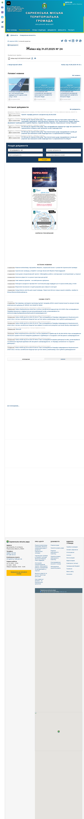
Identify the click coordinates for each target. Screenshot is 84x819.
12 (34, 428)
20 (44, 431)
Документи (52, 30)
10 (13, 428)
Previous (58, 259)
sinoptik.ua (50, 501)
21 (54, 431)
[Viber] (27, 457)
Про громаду (12, 30)
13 (44, 428)
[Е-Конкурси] (44, 246)
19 (34, 431)
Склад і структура (39, 30)
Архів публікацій (63, 413)
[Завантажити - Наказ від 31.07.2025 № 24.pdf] (32, 58)
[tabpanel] (44, 246)
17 (13, 431)
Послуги (71, 30)
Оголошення (26, 359)
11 (23, 428)
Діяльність (62, 30)
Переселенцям (24, 30)
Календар (26, 413)
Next (31, 259)
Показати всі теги (13, 481)
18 (24, 431)
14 (54, 428)
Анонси (63, 359)
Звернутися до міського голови (19, 572)
